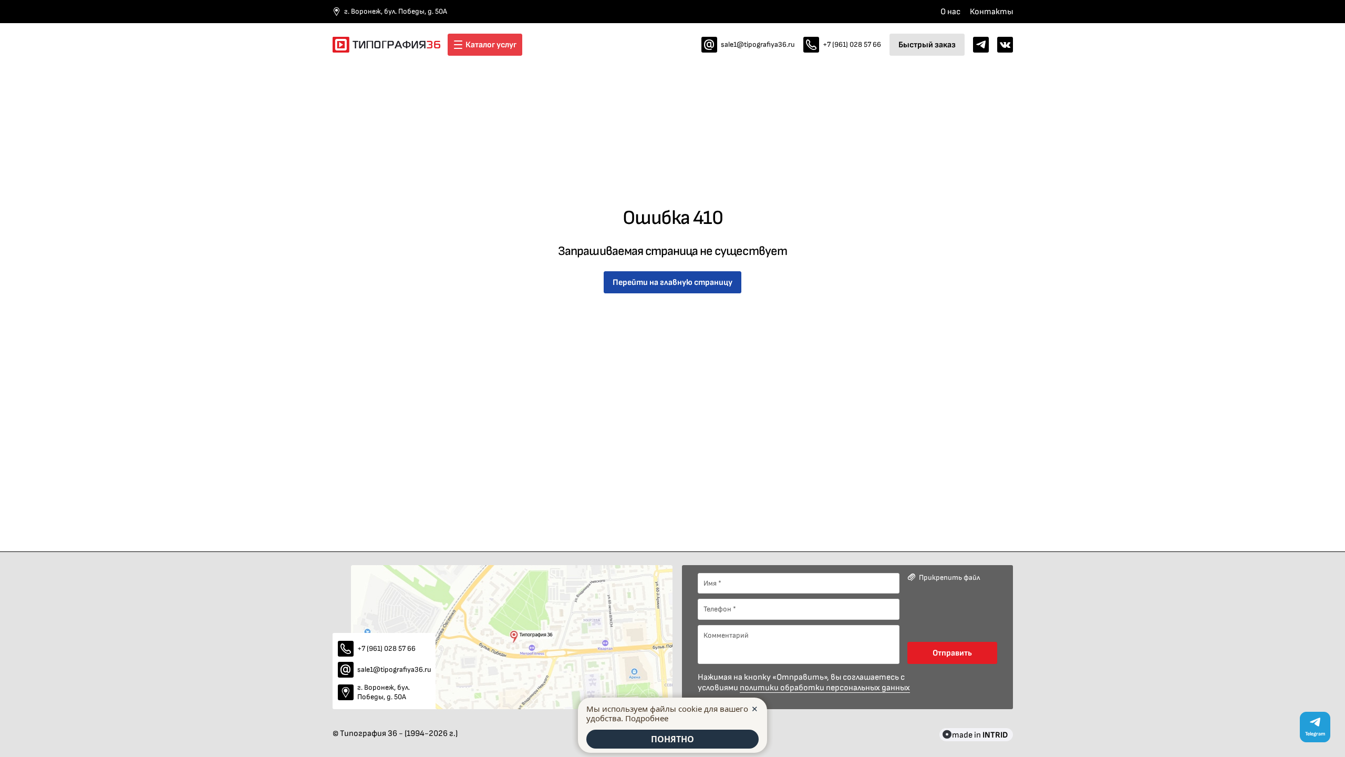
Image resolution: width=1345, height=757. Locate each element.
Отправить (952, 653)
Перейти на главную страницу (672, 282)
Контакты (991, 11)
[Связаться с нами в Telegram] (981, 45)
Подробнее (646, 718)
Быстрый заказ (927, 44)
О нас (950, 11)
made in (980, 735)
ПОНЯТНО (672, 739)
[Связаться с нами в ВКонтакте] (1005, 45)
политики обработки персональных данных (825, 687)
